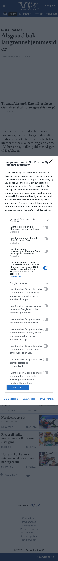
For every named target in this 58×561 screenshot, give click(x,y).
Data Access (29, 398)
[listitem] (29, 220)
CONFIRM (18, 387)
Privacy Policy (47, 398)
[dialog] (29, 280)
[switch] (45, 227)
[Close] (52, 162)
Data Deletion (11, 398)
